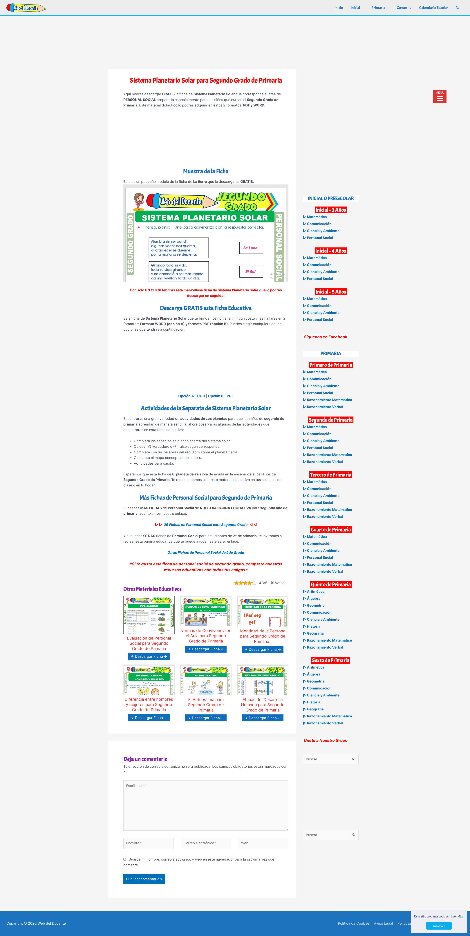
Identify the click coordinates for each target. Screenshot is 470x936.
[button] (457, 8)
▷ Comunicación (317, 224)
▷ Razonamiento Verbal (323, 407)
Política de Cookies (354, 923)
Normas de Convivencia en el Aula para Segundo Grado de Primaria (205, 635)
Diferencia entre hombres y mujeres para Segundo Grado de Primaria (149, 704)
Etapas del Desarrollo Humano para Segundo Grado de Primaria (262, 704)
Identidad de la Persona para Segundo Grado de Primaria (262, 636)
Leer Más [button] (457, 916)
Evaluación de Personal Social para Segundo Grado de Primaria (149, 643)
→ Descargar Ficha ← (148, 656)
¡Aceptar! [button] (439, 925)
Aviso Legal (383, 923)
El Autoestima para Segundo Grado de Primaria (206, 704)
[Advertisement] (235, 42)
